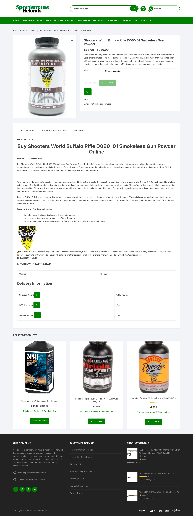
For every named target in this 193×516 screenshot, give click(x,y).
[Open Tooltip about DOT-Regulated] (36, 305)
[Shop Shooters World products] (27, 238)
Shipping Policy (77, 478)
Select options (40, 421)
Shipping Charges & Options (82, 471)
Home (16, 20)
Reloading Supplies (63, 20)
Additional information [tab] (54, 130)
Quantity (87, 70)
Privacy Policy (76, 493)
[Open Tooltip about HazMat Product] (37, 315)
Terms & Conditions (79, 486)
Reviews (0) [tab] (79, 130)
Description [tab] (27, 130)
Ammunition (43, 20)
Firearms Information (119, 20)
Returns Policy (143, 20)
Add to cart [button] (96, 421)
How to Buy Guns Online (90, 20)
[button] (72, 39)
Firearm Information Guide (81, 450)
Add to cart (107, 83)
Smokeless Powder (28, 30)
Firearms (27, 20)
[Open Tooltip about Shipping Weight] (37, 295)
